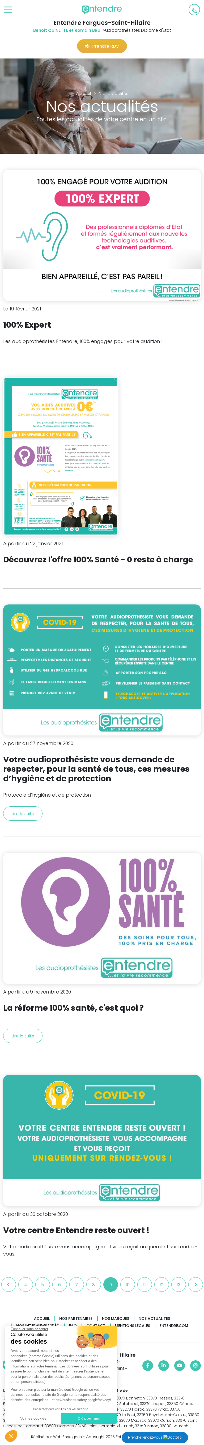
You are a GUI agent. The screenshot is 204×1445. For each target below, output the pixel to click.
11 (144, 1285)
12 (161, 1285)
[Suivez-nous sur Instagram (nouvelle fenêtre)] (195, 1365)
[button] (11, 1436)
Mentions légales (132, 1326)
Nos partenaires (75, 1318)
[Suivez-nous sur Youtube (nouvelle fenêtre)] (179, 1365)
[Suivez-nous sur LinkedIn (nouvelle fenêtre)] (163, 1365)
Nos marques (115, 1318)
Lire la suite (22, 814)
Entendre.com (174, 1326)
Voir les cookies (33, 1418)
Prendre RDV (105, 46)
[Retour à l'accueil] (102, 9)
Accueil (42, 1318)
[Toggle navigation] (8, 10)
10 (128, 1285)
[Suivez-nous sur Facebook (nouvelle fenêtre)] (147, 1365)
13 (178, 1285)
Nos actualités (154, 1318)
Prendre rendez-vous (145, 1437)
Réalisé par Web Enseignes (56, 1436)
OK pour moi (89, 1418)
